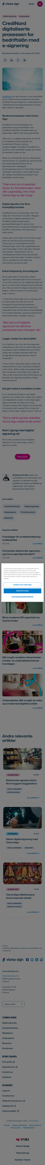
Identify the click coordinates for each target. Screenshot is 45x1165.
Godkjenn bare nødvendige (22, 585)
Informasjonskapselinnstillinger (22, 597)
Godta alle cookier (22, 591)
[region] (22, 582)
